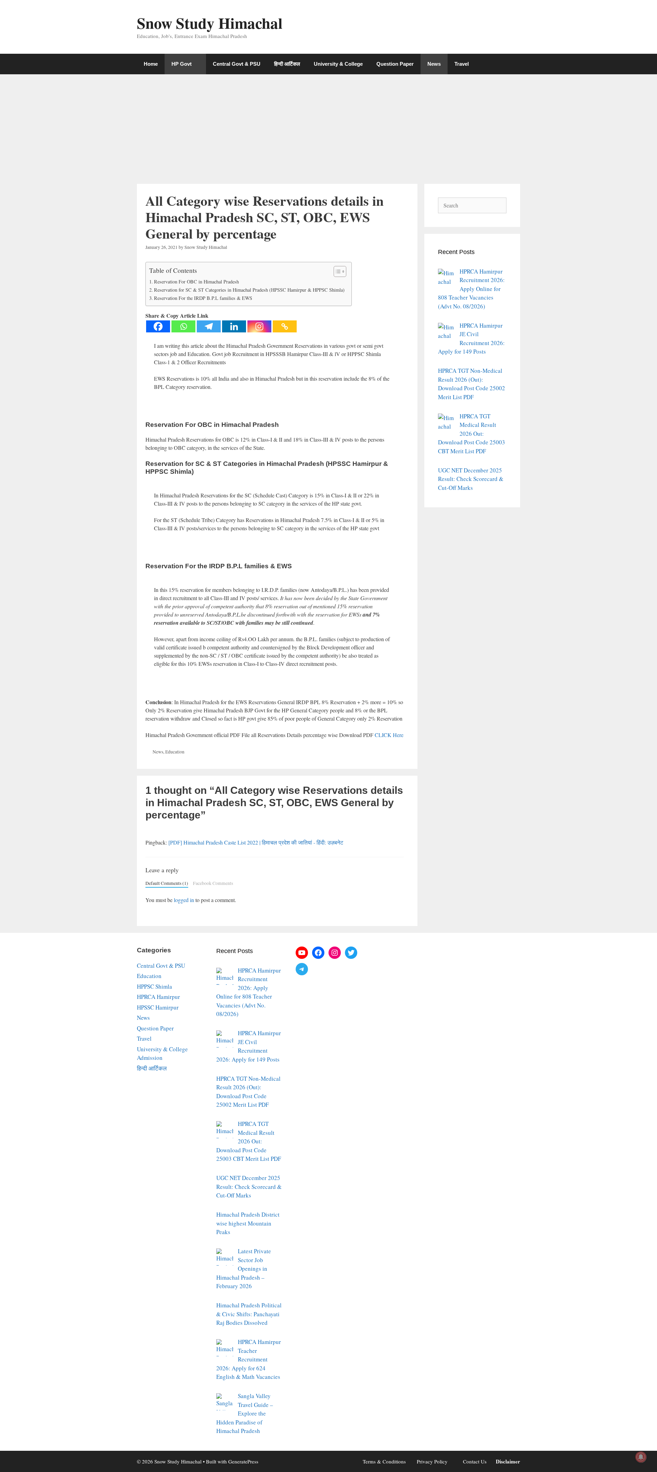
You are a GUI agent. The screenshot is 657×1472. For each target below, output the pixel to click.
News (434, 64)
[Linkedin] (234, 326)
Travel (461, 64)
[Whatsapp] (183, 326)
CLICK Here (389, 734)
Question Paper (395, 64)
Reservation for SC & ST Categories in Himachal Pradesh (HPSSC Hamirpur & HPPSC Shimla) (249, 290)
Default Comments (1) (166, 883)
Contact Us (475, 1461)
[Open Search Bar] (510, 64)
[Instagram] (259, 326)
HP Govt (181, 64)
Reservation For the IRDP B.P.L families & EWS (203, 298)
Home (151, 64)
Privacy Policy (432, 1461)
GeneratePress (243, 1461)
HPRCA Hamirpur (158, 997)
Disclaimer (508, 1461)
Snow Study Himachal (210, 23)
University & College (338, 64)
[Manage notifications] (640, 1456)
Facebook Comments (213, 883)
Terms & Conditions (384, 1461)
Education (174, 752)
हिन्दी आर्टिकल (287, 64)
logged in (184, 899)
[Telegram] (209, 326)
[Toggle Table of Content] (336, 271)
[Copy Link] (285, 326)
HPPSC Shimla (154, 986)
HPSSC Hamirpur (158, 1007)
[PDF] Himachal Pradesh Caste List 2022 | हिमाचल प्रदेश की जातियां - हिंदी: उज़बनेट (255, 842)
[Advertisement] (328, 126)
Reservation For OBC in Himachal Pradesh (196, 281)
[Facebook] (158, 326)
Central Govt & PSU (236, 64)
